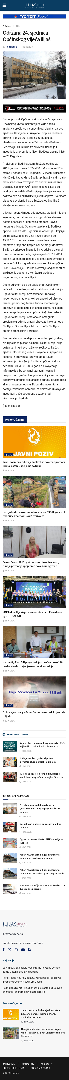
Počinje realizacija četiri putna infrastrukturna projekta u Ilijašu (37, 760)
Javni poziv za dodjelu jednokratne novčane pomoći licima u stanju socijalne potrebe (40, 1014)
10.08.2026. (26, 817)
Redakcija (11, 46)
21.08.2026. (9, 471)
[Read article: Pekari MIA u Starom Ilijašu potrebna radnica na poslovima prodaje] (10, 858)
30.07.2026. (26, 847)
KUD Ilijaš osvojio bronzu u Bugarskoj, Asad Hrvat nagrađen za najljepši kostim (41, 775)
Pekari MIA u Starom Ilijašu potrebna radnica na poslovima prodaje (39, 856)
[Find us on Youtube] (23, 950)
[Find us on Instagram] (16, 950)
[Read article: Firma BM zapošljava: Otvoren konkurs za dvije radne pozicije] (10, 889)
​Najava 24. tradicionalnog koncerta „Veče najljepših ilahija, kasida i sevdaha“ (42, 744)
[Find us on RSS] (29, 950)
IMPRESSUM (9, 1063)
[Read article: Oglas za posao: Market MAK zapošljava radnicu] (10, 843)
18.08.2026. (26, 782)
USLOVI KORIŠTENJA (13, 1068)
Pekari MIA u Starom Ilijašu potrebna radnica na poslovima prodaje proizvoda (41, 871)
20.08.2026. (9, 721)
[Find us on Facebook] (4, 950)
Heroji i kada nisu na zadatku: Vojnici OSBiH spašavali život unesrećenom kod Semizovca (43, 1032)
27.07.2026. (26, 863)
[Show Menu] (4, 5)
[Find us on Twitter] (9, 950)
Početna (7, 26)
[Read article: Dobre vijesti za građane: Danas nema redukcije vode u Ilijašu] (34, 692)
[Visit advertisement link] (34, 19)
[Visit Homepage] (35, 5)
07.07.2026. (26, 878)
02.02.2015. (28, 46)
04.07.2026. (26, 893)
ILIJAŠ (16, 26)
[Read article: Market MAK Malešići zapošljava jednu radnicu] (10, 827)
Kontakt (45, 1063)
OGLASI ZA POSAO (40, 1068)
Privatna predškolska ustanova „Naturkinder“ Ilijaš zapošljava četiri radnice (39, 808)
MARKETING (28, 1063)
